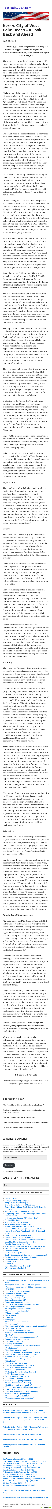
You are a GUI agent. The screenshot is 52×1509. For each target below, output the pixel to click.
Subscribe (9, 1165)
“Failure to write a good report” (17, 1394)
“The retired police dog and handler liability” (23, 1352)
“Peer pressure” (11, 1324)
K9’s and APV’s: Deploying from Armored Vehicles (25, 1229)
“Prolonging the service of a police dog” (20, 1372)
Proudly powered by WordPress (16, 1504)
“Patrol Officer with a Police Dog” (18, 1383)
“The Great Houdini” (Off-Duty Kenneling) (21, 1392)
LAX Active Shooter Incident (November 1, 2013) (22, 1463)
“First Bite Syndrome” (14, 1389)
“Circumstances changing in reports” (20, 1365)
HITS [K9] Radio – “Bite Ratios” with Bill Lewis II (22, 1434)
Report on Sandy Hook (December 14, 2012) (20, 1474)
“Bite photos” (10, 1361)
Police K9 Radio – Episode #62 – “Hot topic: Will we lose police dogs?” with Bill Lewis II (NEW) (25, 1428)
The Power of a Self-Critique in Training (21, 1257)
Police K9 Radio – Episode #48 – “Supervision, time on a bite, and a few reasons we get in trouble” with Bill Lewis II (25, 1420)
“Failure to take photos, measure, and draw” (22, 1304)
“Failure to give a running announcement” (21, 1337)
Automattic (7, 1506)
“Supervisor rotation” (13, 1328)
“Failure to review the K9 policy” (18, 1291)
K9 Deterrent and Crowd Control (18, 1225)
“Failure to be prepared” (15, 1370)
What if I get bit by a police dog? (17, 1266)
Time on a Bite (10, 1262)
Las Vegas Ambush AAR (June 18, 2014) (18, 1459)
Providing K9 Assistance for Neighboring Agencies (25, 1246)
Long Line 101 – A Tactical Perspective (20, 1242)
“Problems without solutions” (16, 1293)
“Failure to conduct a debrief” (17, 1322)
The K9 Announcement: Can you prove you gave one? (26, 1255)
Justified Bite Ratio (12, 1220)
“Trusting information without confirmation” (23, 1387)
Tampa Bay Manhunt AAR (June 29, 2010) (19, 1476)
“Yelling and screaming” (14, 1378)
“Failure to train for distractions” (18, 1368)
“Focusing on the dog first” (15, 1341)
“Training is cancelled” (14, 1344)
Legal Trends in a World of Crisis (18, 1235)
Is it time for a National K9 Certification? (21, 1218)
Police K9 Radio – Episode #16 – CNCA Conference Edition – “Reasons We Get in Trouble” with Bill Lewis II (25, 1411)
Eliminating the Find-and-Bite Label (19, 1211)
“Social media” (11, 1315)
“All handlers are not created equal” (19, 1357)
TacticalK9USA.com (17, 8)
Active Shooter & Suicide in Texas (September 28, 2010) (25, 1479)
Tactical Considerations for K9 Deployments (23, 1248)
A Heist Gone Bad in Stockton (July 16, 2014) (20, 1472)
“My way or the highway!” (15, 1298)
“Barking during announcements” (18, 1309)
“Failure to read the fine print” (17, 1311)
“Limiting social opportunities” (17, 1339)
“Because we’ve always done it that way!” (21, 1354)
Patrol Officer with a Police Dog (17, 1244)
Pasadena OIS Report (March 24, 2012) (18, 1470)
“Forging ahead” (11, 1348)
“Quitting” (9, 1335)
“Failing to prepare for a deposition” (19, 1398)
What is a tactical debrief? (15, 1268)
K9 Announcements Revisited (16, 1222)
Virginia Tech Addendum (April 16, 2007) (19, 1485)
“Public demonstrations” (14, 1374)
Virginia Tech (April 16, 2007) (14, 1483)
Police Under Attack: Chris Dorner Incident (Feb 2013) (24, 1461)
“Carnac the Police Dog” (14, 1296)
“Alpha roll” (9, 1317)
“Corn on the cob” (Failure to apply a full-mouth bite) (26, 1326)
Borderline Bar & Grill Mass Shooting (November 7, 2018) (25, 1498)
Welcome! (9, 1264)
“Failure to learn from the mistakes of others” (23, 1346)
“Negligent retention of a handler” (18, 1385)
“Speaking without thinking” (16, 1350)
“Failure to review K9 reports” (17, 1359)
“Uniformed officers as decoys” (17, 1302)
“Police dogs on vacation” (15, 1307)
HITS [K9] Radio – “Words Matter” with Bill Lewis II (23, 1439)
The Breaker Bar (11, 1251)
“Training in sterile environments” (18, 1331)
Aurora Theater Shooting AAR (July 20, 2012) (20, 1481)
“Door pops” (10, 1320)
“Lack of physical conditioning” (17, 1376)
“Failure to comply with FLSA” (17, 1396)
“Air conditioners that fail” (15, 1300)
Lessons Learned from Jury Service (19, 1238)
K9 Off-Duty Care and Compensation (19, 1227)
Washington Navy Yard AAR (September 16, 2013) (22, 1468)
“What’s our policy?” (13, 1313)
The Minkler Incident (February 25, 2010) (19, 1466)
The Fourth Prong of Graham (16, 1253)
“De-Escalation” (11, 1198)
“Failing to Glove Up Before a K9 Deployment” (23, 1285)
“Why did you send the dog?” (16, 1203)
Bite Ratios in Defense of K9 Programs (20, 1205)
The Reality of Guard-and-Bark (17, 1259)
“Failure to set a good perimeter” (18, 1381)
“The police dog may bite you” (17, 1201)
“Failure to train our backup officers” (19, 1333)
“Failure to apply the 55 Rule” (16, 1363)
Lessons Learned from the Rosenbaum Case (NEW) (25, 1240)
